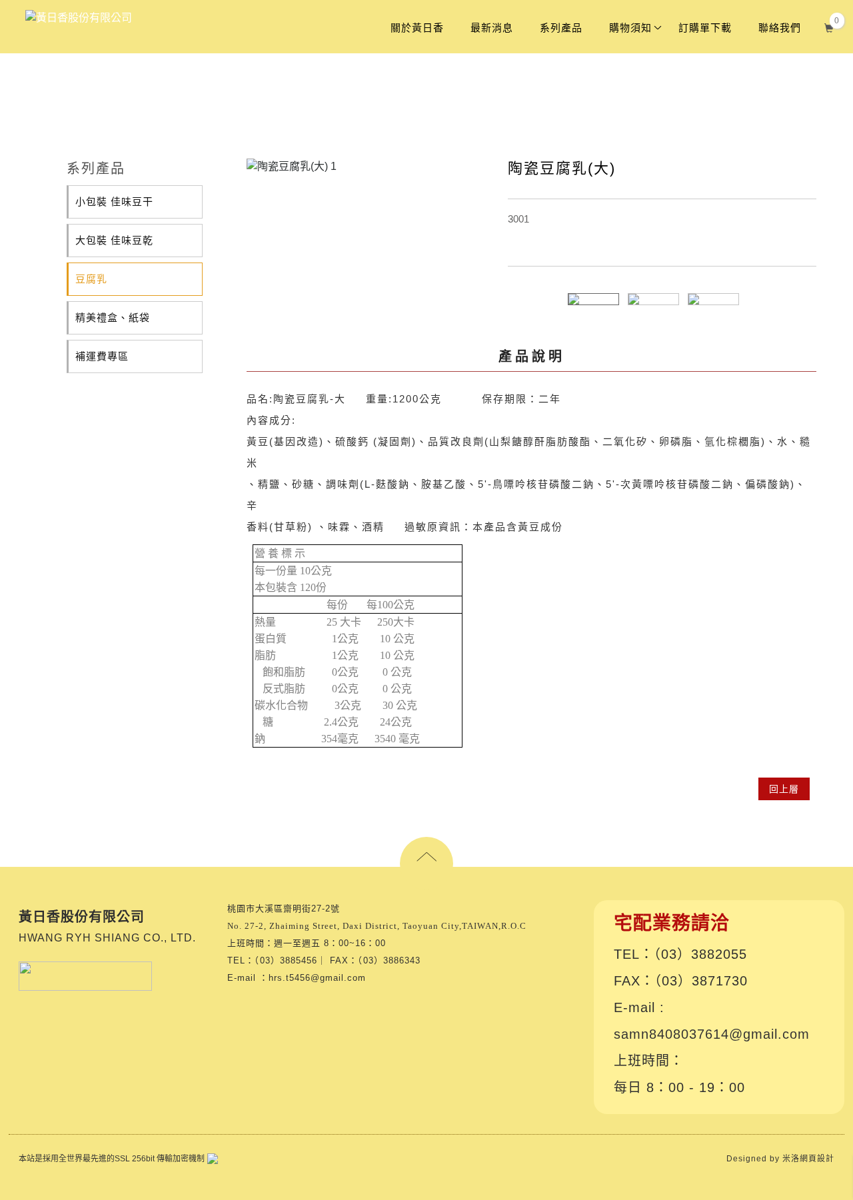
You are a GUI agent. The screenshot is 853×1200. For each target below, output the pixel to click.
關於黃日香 (417, 27)
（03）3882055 (700, 954)
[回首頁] (78, 18)
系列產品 (561, 27)
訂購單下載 (705, 27)
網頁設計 (817, 1158)
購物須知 (630, 27)
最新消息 (491, 27)
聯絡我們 (779, 27)
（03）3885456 (286, 960)
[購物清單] (829, 26)
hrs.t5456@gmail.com (317, 978)
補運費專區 (102, 356)
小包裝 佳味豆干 (114, 201)
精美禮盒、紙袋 (112, 317)
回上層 (784, 789)
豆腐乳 (91, 279)
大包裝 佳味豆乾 (114, 240)
